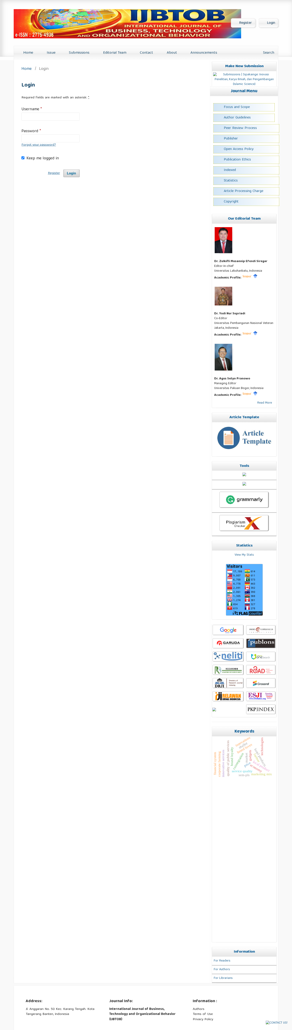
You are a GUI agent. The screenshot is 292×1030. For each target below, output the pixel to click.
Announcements (203, 53)
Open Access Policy (239, 149)
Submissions (78, 53)
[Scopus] (247, 278)
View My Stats (244, 555)
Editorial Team (114, 53)
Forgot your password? (38, 145)
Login (270, 23)
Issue (50, 53)
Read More (264, 403)
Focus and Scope (237, 107)
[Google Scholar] (255, 278)
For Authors (222, 969)
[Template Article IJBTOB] (244, 452)
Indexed (230, 170)
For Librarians (223, 978)
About (171, 53)
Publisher (231, 139)
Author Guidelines (237, 118)
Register (245, 23)
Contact (146, 53)
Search (268, 53)
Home (27, 53)
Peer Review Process (240, 128)
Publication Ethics (237, 160)
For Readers (222, 961)
